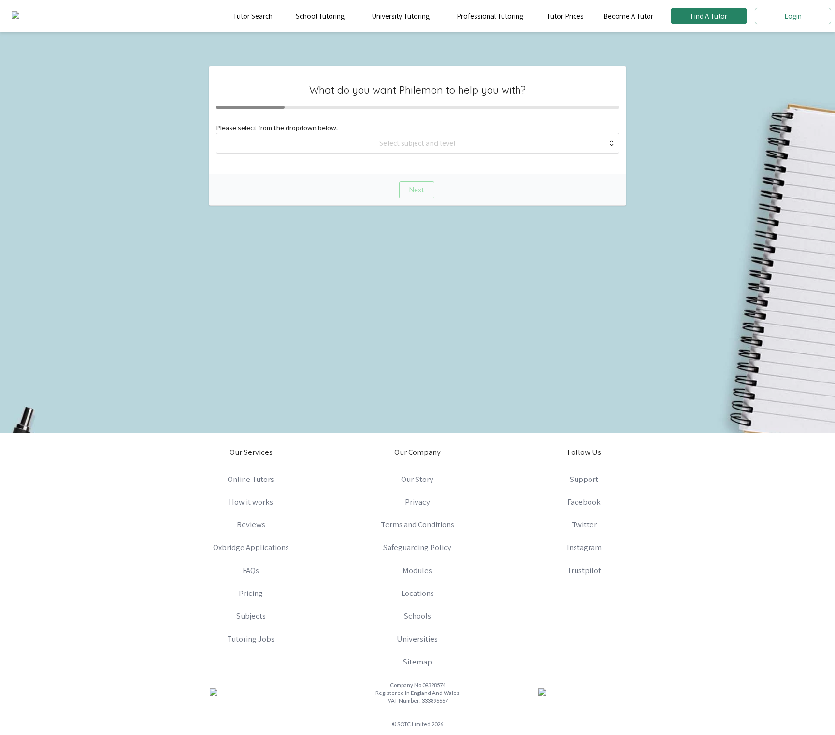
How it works (251, 502)
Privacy (417, 502)
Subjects (251, 616)
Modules (417, 570)
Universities (417, 639)
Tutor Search (253, 16)
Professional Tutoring (490, 16)
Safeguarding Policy (417, 547)
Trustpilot (584, 570)
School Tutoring (320, 16)
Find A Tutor (709, 16)
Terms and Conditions (417, 524)
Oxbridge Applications (251, 547)
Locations (417, 593)
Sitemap (417, 661)
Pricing (251, 593)
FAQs (251, 570)
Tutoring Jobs (250, 639)
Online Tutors (251, 479)
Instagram (584, 547)
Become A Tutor (628, 16)
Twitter (584, 524)
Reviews (251, 524)
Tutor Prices (565, 16)
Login (793, 16)
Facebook (584, 502)
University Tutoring (401, 16)
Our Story (417, 479)
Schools (417, 616)
